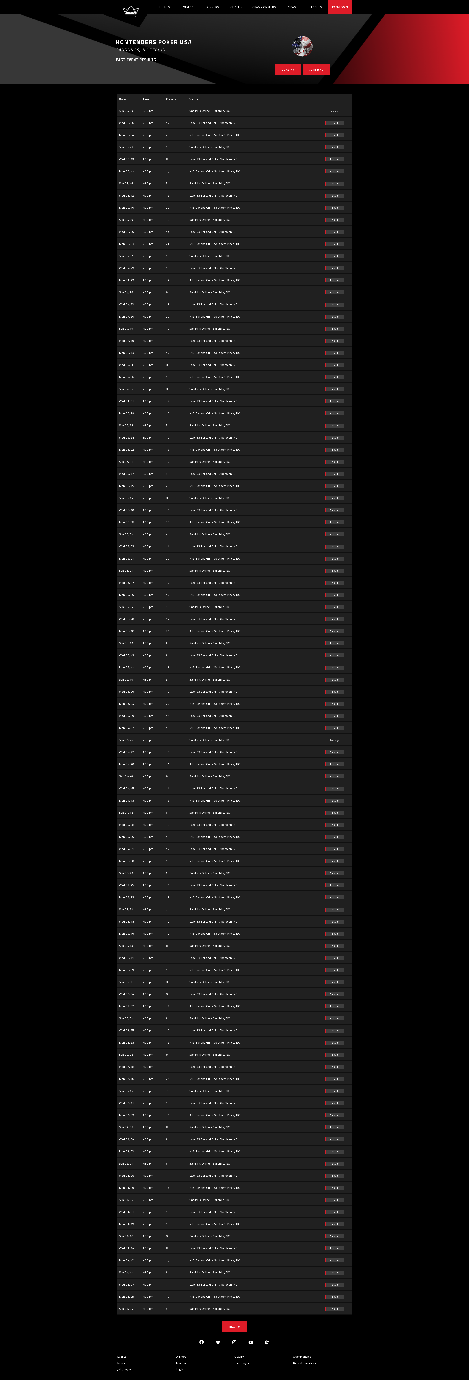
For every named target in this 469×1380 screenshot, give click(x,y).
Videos (188, 7)
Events (164, 7)
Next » (234, 1326)
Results (335, 123)
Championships (264, 7)
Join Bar (181, 1363)
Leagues (315, 7)
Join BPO (316, 69)
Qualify (236, 7)
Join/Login (340, 7)
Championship (302, 1356)
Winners (212, 7)
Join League (242, 1363)
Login (179, 1369)
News (292, 7)
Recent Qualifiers (304, 1363)
